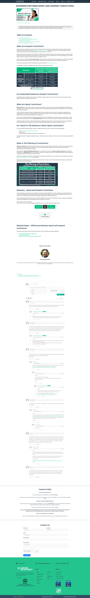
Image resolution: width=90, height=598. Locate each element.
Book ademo (45, 207)
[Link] (42, 287)
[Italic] (32, 287)
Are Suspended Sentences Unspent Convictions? (28, 39)
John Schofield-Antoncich (37, 311)
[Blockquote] (39, 287)
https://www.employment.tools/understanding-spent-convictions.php (44, 367)
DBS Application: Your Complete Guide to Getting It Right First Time (28, 276)
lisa (37, 448)
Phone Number (26, 537)
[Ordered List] (36, 287)
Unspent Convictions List (52, 62)
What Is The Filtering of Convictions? (26, 42)
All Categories (20, 274)
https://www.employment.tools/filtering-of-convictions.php (47, 394)
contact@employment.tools (44, 563)
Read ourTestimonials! (51, 207)
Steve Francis (38, 363)
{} (43, 287)
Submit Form (26, 555)
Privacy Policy (58, 574)
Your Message (26, 542)
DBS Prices (49, 572)
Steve (42, 387)
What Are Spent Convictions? (24, 40)
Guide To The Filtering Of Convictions (25, 157)
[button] (45, 214)
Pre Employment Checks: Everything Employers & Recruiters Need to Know (29, 275)
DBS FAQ (48, 578)
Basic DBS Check (40, 574)
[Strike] (35, 287)
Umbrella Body (50, 576)
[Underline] (33, 287)
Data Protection (59, 572)
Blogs (48, 574)
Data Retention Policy (60, 578)
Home (38, 572)
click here (56, 494)
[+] (45, 287)
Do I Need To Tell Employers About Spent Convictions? (29, 41)
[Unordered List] (38, 287)
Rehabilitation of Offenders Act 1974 (40, 50)
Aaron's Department (17, 596)
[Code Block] (41, 287)
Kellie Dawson (41, 373)
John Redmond (39, 411)
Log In (72, 1)
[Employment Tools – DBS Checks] (20, 1)
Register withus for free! (38, 207)
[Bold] (31, 287)
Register (68, 1)
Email (24, 532)
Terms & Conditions (59, 576)
